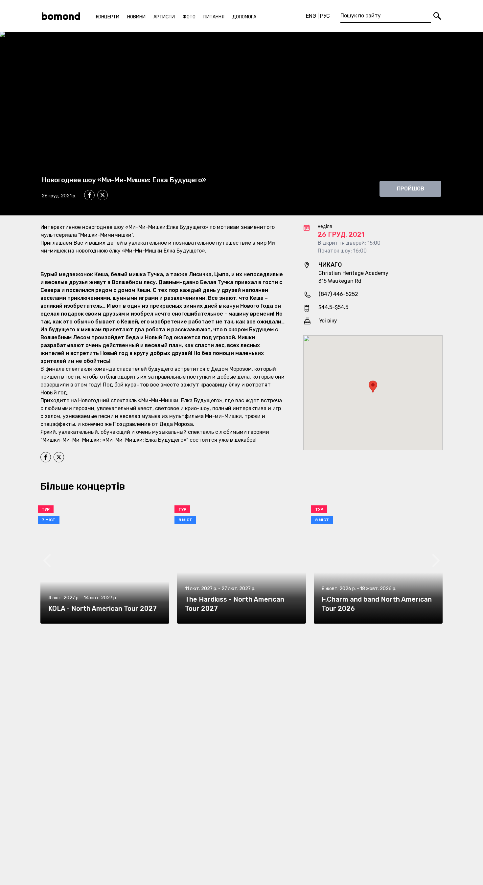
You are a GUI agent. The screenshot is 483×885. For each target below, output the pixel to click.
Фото (189, 17)
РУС (325, 16)
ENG (311, 16)
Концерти (107, 17)
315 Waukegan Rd (339, 281)
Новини (136, 17)
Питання (213, 17)
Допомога (244, 17)
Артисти (164, 17)
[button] (373, 387)
